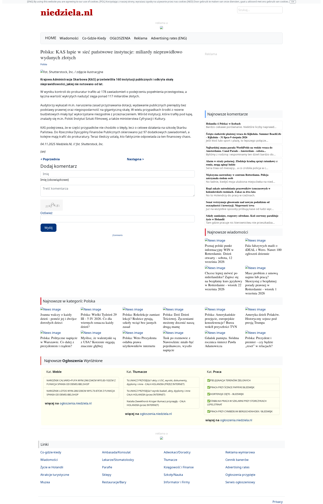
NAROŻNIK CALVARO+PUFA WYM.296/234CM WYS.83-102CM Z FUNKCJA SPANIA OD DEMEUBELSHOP (81, 382)
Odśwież (46, 213)
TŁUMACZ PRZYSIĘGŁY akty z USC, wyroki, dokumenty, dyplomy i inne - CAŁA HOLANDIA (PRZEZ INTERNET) (157, 382)
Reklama (140, 38)
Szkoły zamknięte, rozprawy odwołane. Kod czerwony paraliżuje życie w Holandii (242, 217)
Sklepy (106, 475)
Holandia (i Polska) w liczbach (223, 124)
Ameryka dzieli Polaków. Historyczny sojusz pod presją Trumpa (262, 318)
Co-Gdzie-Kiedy (94, 38)
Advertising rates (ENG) (169, 38)
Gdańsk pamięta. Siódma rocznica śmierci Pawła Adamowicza (222, 342)
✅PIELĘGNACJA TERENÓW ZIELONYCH (229, 380)
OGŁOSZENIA (120, 38)
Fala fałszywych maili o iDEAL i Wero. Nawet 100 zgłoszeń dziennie (263, 249)
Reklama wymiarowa (240, 452)
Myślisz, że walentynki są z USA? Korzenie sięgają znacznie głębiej (98, 342)
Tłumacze (170, 460)
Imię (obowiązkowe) (54, 180)
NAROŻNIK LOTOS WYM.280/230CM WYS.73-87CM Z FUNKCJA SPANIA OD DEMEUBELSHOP (81, 392)
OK (292, 1)
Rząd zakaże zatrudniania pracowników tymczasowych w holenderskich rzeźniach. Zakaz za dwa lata (238, 190)
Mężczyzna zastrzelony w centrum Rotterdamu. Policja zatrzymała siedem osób (237, 176)
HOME (50, 37)
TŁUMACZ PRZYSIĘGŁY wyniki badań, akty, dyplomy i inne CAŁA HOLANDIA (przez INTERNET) (158, 392)
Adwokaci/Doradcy (177, 452)
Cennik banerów (237, 460)
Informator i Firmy (177, 482)
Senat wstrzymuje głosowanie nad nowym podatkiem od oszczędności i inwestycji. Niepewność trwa (238, 203)
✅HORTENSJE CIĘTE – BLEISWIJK (225, 394)
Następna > (135, 159)
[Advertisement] (244, 83)
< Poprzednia (50, 159)
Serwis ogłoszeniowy (240, 482)
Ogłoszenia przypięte (240, 475)
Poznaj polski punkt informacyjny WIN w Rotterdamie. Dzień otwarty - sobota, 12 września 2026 (219, 253)
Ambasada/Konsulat (116, 452)
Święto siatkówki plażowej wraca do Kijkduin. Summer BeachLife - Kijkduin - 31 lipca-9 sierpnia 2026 (243, 135)
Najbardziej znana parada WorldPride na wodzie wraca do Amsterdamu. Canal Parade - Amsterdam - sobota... (239, 149)
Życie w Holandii (51, 467)
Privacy (278, 502)
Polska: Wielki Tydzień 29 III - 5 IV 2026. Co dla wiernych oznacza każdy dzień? (99, 320)
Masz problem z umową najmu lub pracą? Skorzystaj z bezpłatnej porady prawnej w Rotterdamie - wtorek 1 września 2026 (261, 283)
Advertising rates (237, 467)
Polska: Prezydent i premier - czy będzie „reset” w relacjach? (259, 342)
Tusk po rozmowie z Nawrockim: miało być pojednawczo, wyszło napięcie (178, 344)
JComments (118, 235)
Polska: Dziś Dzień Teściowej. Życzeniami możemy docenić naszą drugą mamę (178, 320)
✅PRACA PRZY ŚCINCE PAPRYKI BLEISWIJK (230, 387)
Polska (43, 64)
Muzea (45, 482)
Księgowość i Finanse (179, 467)
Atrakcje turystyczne (54, 475)
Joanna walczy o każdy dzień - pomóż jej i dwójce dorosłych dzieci (58, 318)
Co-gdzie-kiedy (50, 452)
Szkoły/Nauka (173, 475)
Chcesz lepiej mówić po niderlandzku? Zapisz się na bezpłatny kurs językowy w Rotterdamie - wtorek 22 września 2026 (223, 281)
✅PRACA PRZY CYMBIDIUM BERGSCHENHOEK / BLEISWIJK (240, 411)
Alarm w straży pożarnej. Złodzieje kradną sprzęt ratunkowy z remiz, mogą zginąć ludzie (241, 162)
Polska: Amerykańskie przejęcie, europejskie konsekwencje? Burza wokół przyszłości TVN (221, 320)
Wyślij (48, 228)
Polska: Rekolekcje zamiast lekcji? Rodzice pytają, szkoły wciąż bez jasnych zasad (141, 320)
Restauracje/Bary (114, 482)
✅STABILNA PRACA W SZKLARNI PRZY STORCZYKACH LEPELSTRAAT (237, 402)
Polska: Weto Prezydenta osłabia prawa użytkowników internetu (139, 342)
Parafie (107, 467)
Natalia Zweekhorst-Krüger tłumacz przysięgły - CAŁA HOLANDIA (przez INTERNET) (156, 403)
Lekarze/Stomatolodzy (118, 460)
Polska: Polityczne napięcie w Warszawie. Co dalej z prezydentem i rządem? (58, 342)
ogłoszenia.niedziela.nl (76, 403)
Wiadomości (69, 38)
